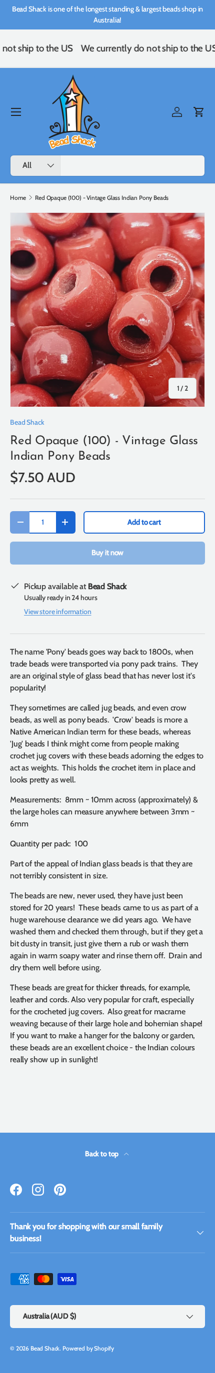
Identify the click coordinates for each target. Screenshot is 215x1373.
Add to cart (144, 522)
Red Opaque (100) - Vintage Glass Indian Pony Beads (101, 198)
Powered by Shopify (88, 1348)
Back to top (102, 1153)
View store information (57, 611)
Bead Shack (27, 422)
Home (18, 198)
